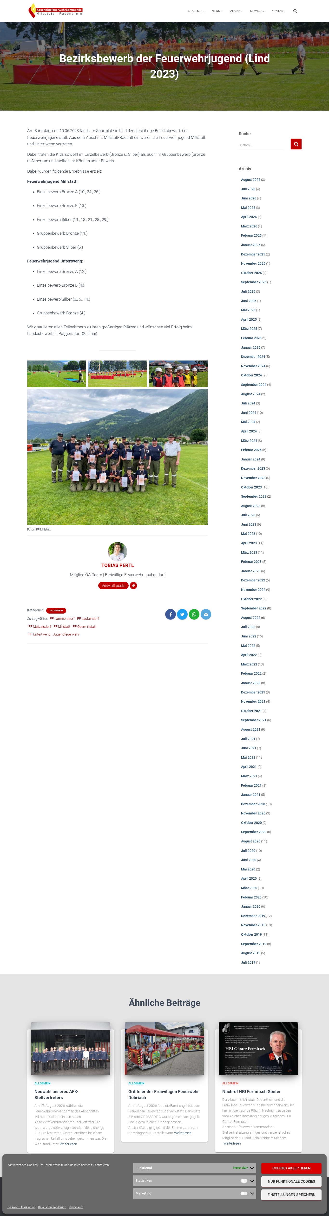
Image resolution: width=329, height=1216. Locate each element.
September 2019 (253, 944)
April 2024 (249, 431)
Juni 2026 (248, 198)
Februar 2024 (251, 450)
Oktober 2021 (251, 711)
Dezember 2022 (253, 580)
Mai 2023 (248, 534)
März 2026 (249, 226)
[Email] (206, 614)
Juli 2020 (248, 851)
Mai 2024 (248, 422)
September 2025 (253, 282)
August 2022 (250, 618)
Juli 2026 (248, 189)
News (216, 11)
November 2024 (253, 366)
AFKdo (235, 11)
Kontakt (278, 11)
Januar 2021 (250, 795)
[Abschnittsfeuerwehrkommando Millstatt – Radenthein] (55, 10)
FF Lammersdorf (62, 619)
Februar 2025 (251, 338)
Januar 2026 (250, 245)
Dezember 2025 (253, 254)
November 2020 (253, 813)
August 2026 (250, 180)
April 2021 (249, 767)
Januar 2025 (250, 347)
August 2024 (250, 394)
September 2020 (253, 832)
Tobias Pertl (117, 565)
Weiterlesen (68, 1144)
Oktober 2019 (251, 934)
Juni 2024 (248, 413)
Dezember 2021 (253, 692)
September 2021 (253, 720)
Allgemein (56, 610)
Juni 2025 (248, 301)
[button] (222, 11)
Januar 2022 (250, 683)
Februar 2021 (251, 785)
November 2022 (253, 590)
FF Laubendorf (88, 619)
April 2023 (249, 543)
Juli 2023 (248, 515)
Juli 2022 (248, 627)
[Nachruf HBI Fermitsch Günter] (258, 1048)
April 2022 (249, 655)
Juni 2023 (248, 524)
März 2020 (249, 888)
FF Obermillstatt (85, 627)
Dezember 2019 (253, 916)
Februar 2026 (251, 235)
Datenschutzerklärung (21, 1207)
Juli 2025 (248, 291)
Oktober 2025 (251, 273)
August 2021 (250, 729)
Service (256, 11)
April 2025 (249, 319)
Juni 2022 (248, 636)
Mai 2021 (248, 757)
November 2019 (253, 925)
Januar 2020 (250, 906)
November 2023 (253, 478)
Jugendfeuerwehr (66, 634)
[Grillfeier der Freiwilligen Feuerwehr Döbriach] (164, 1048)
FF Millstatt (61, 627)
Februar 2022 (251, 673)
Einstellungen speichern (292, 1195)
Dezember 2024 (253, 357)
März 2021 (249, 776)
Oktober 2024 (251, 375)
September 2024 (253, 385)
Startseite (196, 11)
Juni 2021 (248, 748)
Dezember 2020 (253, 804)
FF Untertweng (39, 634)
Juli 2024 (248, 403)
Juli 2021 (248, 739)
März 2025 (249, 329)
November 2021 (253, 701)
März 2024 (249, 441)
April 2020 (249, 878)
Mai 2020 (248, 869)
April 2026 (249, 217)
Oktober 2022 (251, 599)
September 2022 (253, 608)
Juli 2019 (248, 962)
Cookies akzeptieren (291, 1168)
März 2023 (249, 552)
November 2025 (253, 263)
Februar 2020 (251, 897)
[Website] (133, 585)
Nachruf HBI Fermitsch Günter (251, 1091)
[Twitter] (182, 614)
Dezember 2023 (253, 468)
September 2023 (253, 496)
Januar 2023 (250, 571)
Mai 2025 (248, 310)
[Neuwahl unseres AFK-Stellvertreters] (70, 1048)
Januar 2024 (250, 459)
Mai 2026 (248, 208)
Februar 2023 (251, 562)
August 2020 (250, 841)
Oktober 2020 (251, 823)
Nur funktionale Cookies (291, 1181)
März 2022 (249, 664)
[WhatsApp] (194, 614)
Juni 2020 (248, 860)
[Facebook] (170, 614)
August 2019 (250, 953)
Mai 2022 (248, 646)
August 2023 (250, 506)
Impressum (76, 1207)
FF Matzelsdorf (39, 627)
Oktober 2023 (251, 487)
